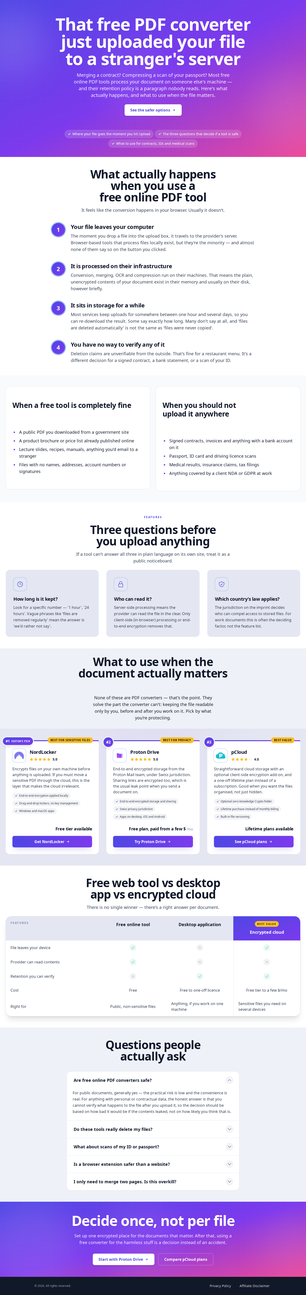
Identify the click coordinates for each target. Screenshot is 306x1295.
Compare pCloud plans (185, 1259)
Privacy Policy (220, 1286)
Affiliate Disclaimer (255, 1286)
